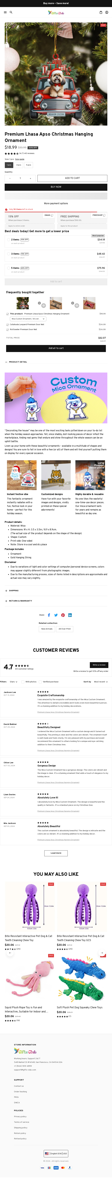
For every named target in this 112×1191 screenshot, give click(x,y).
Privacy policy (20, 1116)
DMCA (17, 1102)
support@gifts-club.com (25, 1070)
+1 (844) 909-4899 (23, 1066)
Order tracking (20, 1092)
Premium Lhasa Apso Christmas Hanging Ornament (58, 712)
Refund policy (20, 1139)
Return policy (20, 1133)
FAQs (16, 1097)
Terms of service (21, 1122)
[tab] (49, 120)
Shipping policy (20, 1128)
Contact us (19, 1086)
